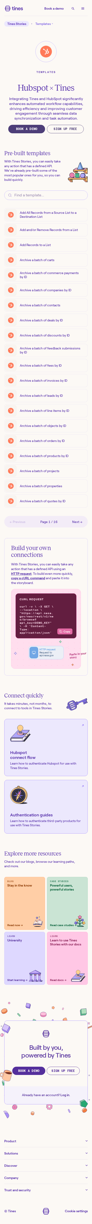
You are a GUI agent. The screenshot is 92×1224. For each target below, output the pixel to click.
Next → (77, 522)
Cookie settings (76, 1211)
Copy (66, 631)
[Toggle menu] (82, 8)
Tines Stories (16, 24)
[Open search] (72, 8)
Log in (64, 1095)
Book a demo (54, 8)
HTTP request (21, 574)
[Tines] (14, 8)
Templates (46, 72)
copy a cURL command (28, 578)
